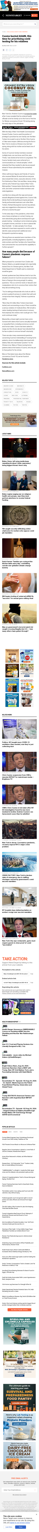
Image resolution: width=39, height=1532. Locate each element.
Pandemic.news (7, 359)
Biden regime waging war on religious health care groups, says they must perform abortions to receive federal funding (16, 497)
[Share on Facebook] (7, 50)
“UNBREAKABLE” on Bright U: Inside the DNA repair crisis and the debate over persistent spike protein (18, 1171)
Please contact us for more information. (14, 993)
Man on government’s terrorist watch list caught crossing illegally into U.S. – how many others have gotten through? (17, 629)
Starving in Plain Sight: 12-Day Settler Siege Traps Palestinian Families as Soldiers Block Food (17, 1230)
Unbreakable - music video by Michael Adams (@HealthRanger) (16, 1056)
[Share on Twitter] (10, 50)
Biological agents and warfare (17, 32)
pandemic (32, 56)
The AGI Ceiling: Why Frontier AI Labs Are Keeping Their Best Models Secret (17, 1207)
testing (4, 58)
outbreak (27, 56)
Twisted (8, 58)
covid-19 (13, 56)
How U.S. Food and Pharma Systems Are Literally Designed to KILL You (17, 1045)
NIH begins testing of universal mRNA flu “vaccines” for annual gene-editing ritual (17, 597)
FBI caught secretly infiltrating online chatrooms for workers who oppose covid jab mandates (18, 531)
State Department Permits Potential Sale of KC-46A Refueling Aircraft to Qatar (18, 1290)
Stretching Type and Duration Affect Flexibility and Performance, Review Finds (17, 1243)
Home (4, 32)
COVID (9, 56)
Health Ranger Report (10, 1022)
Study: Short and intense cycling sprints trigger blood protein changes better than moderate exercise (18, 1304)
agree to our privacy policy (20, 1523)
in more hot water (31, 114)
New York (22, 56)
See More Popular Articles (19, 1310)
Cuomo (18, 56)
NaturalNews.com (8, 371)
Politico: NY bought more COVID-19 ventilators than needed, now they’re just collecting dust (17, 744)
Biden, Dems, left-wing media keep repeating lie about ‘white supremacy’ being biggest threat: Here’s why (16, 463)
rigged (26, 57)
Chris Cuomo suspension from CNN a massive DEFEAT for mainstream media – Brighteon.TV (18, 777)
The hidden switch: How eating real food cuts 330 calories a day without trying (17, 1192)
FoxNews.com (7, 367)
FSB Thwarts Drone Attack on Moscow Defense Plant (18, 1144)
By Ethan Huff (5, 45)
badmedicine (22, 54)
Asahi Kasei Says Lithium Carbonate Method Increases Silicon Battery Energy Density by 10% (17, 1250)
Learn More (9, 1527)
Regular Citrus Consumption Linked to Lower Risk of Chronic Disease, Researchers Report (18, 1150)
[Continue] (35, 1490)
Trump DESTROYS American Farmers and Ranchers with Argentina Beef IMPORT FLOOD (18, 1098)
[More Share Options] (13, 50)
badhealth (15, 54)
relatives (22, 57)
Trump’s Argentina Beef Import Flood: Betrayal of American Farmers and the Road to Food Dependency (17, 1215)
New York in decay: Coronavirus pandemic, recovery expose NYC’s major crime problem (18, 845)
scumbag (30, 57)
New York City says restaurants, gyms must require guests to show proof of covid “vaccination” (18, 943)
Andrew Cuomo (9, 54)
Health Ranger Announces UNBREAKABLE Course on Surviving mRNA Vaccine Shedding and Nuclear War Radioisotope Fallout (18, 1032)
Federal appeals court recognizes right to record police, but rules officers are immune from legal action (17, 1199)
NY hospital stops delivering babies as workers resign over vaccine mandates (17, 911)
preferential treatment (7, 57)
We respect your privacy (19, 1494)
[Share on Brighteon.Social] (3, 50)
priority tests (16, 57)
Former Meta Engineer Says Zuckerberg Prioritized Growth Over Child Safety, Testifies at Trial (17, 1138)
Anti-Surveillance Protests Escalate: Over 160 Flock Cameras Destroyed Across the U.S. (18, 1223)
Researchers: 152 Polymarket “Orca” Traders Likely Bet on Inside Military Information (17, 1164)
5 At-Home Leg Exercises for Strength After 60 (16, 1284)
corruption (4, 56)
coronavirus (29, 54)
